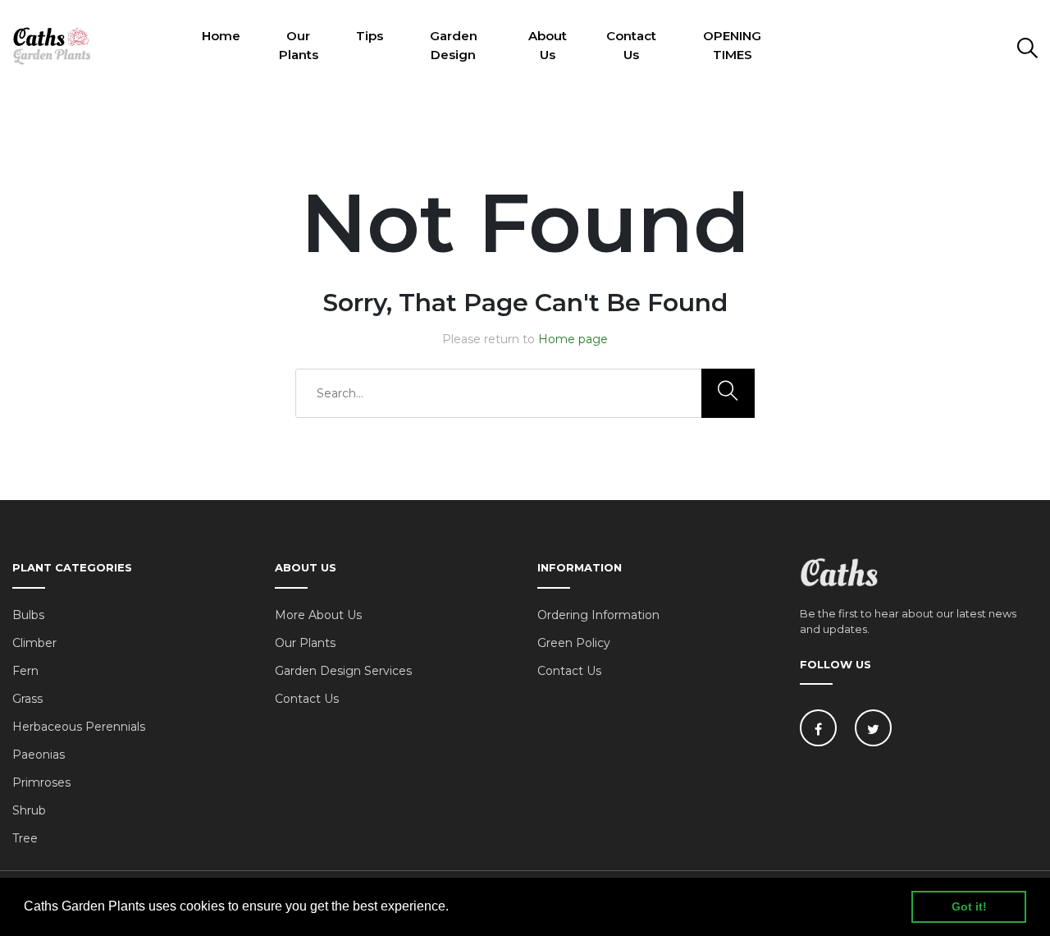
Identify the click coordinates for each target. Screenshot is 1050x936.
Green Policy (573, 642)
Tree (25, 838)
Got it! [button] (969, 906)
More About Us (318, 615)
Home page (573, 339)
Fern (25, 670)
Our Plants (298, 45)
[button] (454, 908)
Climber (34, 642)
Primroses (41, 782)
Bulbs (28, 615)
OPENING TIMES (732, 45)
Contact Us (631, 45)
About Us (547, 45)
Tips (369, 36)
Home (221, 36)
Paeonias (38, 754)
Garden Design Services (343, 670)
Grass (27, 698)
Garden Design (453, 45)
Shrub (29, 810)
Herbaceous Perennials (78, 726)
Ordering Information (598, 615)
